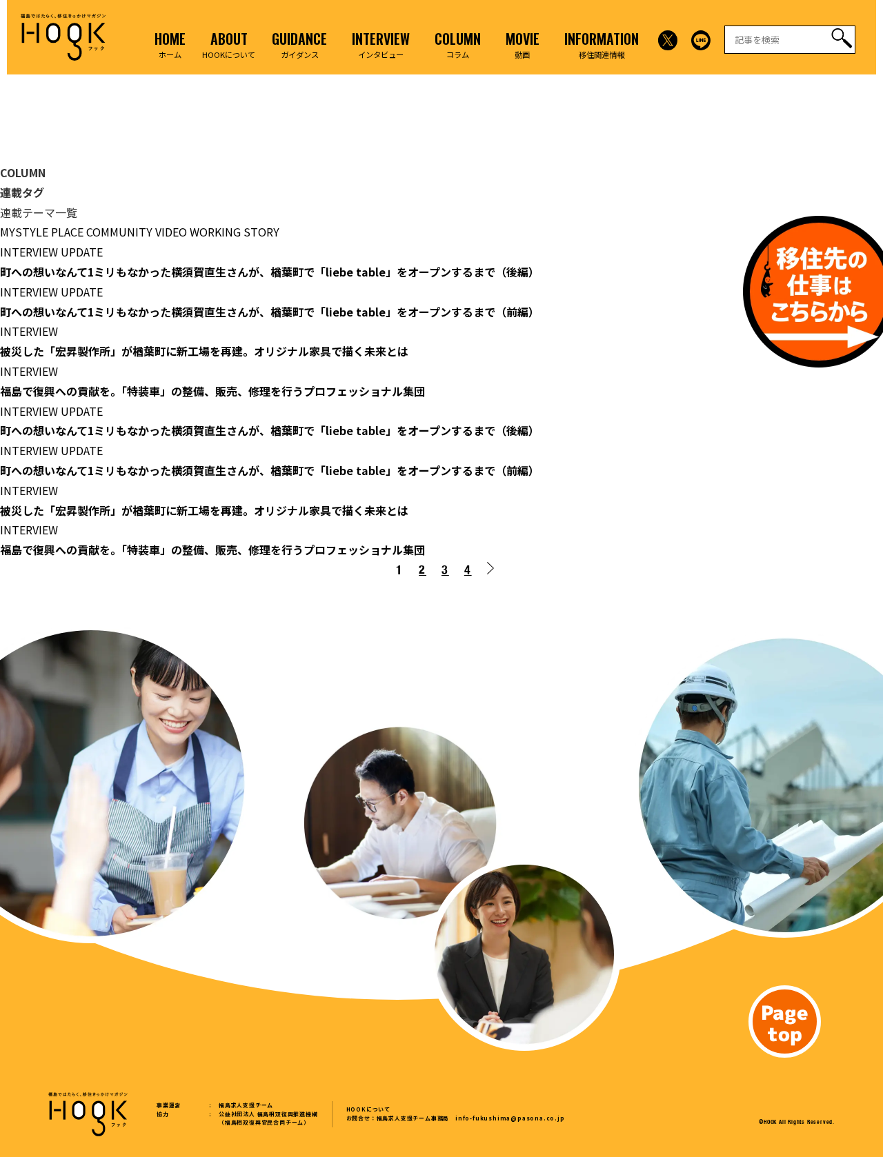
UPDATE (82, 251)
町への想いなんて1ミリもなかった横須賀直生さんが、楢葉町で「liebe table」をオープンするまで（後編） (269, 271)
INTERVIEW (29, 251)
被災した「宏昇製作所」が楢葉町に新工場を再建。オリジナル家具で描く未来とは (204, 351)
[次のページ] (494, 571)
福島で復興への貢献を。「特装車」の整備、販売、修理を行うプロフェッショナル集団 (212, 391)
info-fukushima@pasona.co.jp (510, 1118)
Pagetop (784, 1021)
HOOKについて (368, 1109)
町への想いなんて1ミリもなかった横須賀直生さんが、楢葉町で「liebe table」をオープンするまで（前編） (269, 311)
